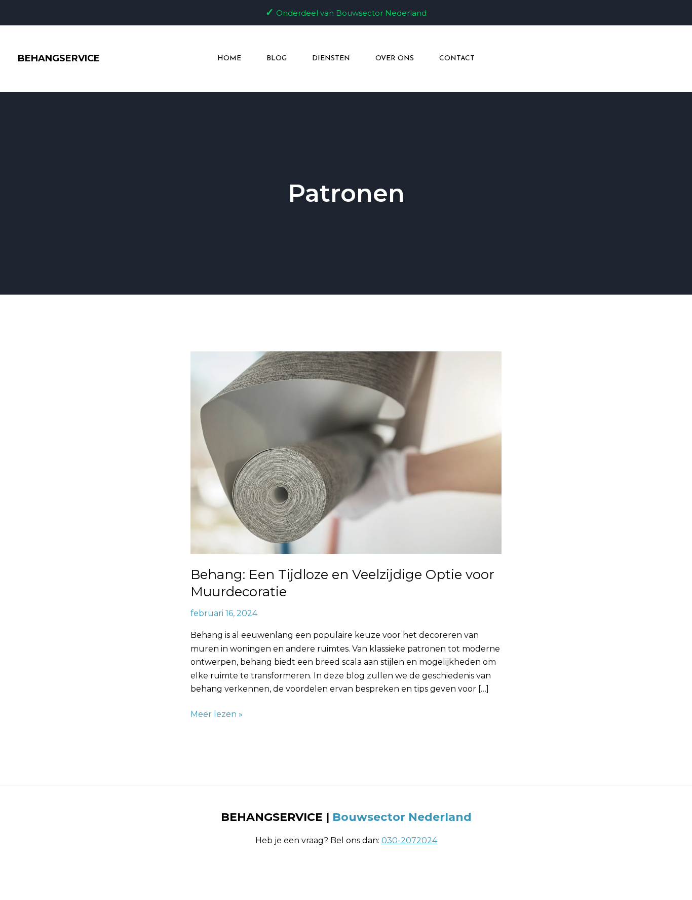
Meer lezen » (216, 713)
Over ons (394, 58)
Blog (276, 58)
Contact (457, 58)
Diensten (331, 58)
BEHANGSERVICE (59, 58)
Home (229, 58)
